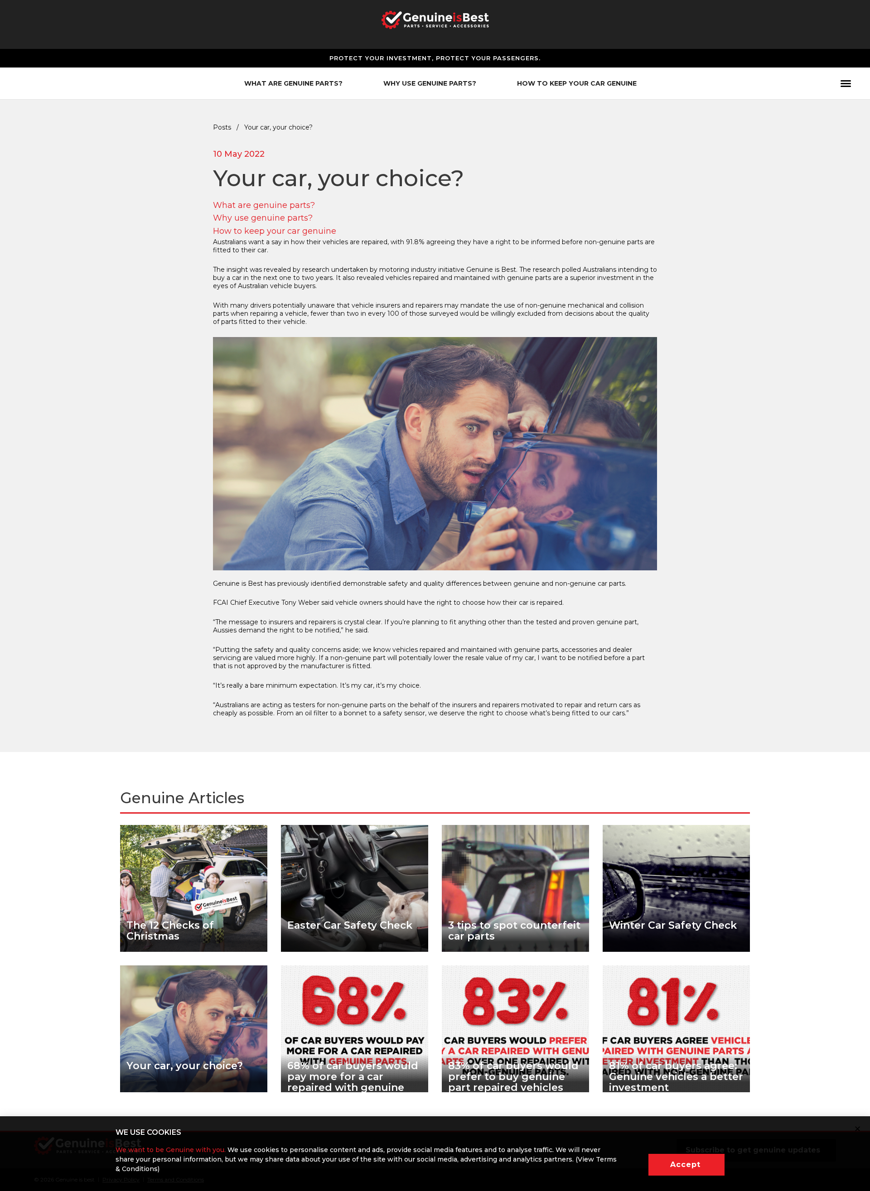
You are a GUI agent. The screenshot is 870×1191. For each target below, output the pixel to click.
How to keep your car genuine (274, 231)
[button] (686, 1165)
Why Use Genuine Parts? (429, 83)
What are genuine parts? (264, 205)
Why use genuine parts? (263, 218)
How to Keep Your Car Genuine (577, 83)
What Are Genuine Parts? (293, 83)
